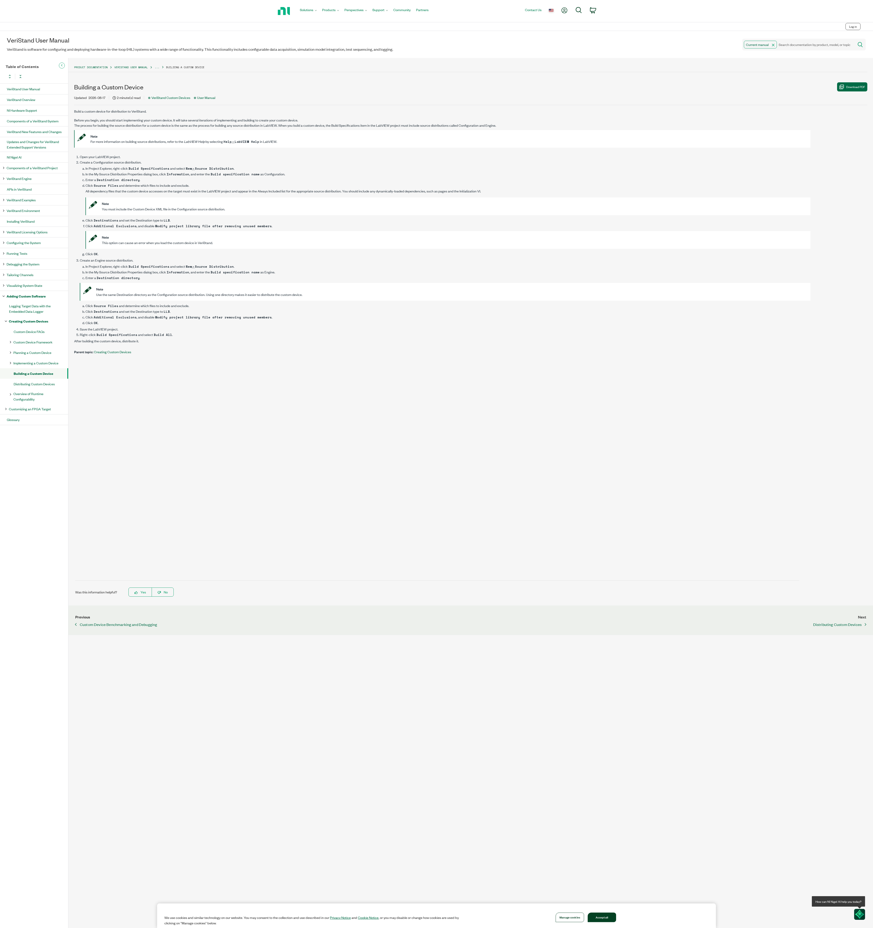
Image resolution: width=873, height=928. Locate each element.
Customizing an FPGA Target (30, 408)
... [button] (157, 67)
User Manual (206, 97)
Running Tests (17, 253)
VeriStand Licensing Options (27, 231)
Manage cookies (569, 917)
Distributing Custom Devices (34, 383)
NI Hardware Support (22, 110)
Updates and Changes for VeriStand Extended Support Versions (33, 144)
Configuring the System (24, 242)
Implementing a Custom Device (35, 363)
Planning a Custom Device (32, 352)
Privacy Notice (340, 917)
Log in (853, 26)
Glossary (13, 419)
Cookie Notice (368, 917)
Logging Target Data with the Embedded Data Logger (30, 308)
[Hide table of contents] (62, 65)
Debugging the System (23, 264)
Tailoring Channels (20, 274)
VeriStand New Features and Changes (34, 131)
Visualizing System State (24, 285)
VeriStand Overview (21, 99)
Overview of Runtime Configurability (28, 396)
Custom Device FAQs (29, 331)
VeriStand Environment (23, 210)
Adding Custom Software (26, 296)
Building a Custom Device (33, 373)
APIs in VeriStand (19, 189)
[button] (773, 45)
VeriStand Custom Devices (170, 97)
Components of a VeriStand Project (32, 167)
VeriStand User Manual (23, 88)
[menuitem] (308, 11)
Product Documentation (91, 67)
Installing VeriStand (21, 221)
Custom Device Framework (33, 342)
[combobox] (798, 44)
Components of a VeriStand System (32, 121)
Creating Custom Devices (28, 321)
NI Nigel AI (14, 157)
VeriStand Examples (21, 199)
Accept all (602, 917)
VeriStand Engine (19, 178)
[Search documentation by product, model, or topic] (860, 44)
